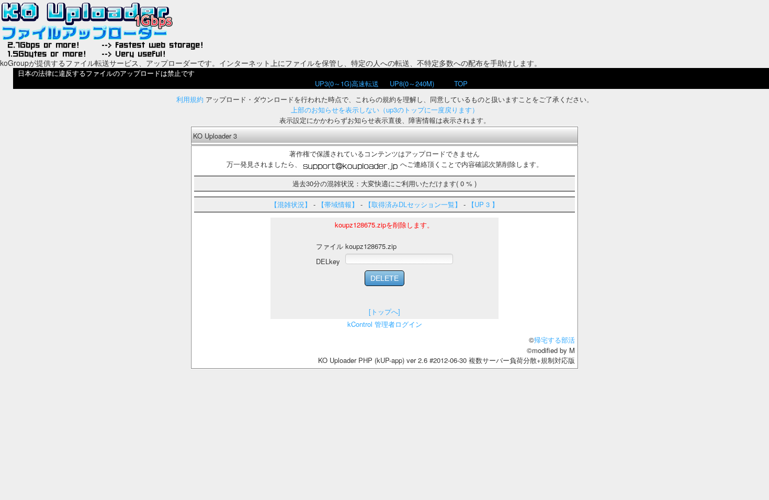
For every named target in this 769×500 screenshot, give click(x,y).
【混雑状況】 (290, 204)
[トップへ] (384, 311)
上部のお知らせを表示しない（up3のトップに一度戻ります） (385, 110)
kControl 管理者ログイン (384, 324)
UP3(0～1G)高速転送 (347, 83)
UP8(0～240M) (412, 83)
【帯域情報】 (338, 204)
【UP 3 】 (483, 204)
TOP (461, 83)
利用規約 (189, 99)
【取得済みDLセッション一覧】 (413, 204)
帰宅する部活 (554, 340)
